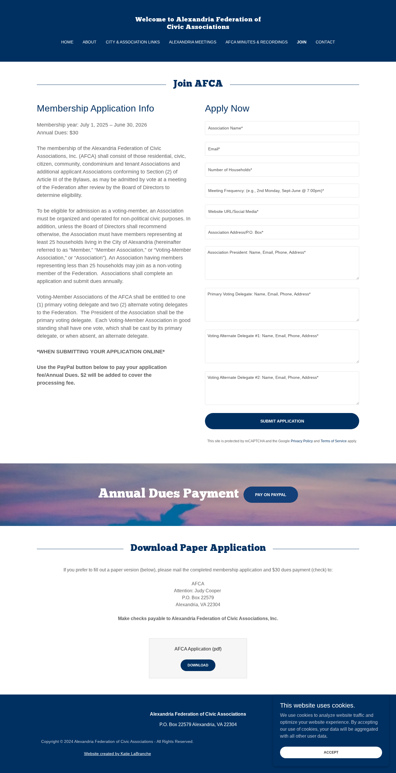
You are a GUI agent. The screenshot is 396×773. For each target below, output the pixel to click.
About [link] (90, 42)
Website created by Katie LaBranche (117, 753)
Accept (331, 752)
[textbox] (282, 128)
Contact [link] (325, 42)
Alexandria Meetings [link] (192, 42)
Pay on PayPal (270, 494)
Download (198, 665)
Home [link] (67, 42)
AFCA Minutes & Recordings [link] (257, 42)
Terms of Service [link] (334, 441)
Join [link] (301, 42)
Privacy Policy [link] (302, 441)
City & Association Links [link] (133, 42)
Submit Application (282, 421)
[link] (198, 27)
